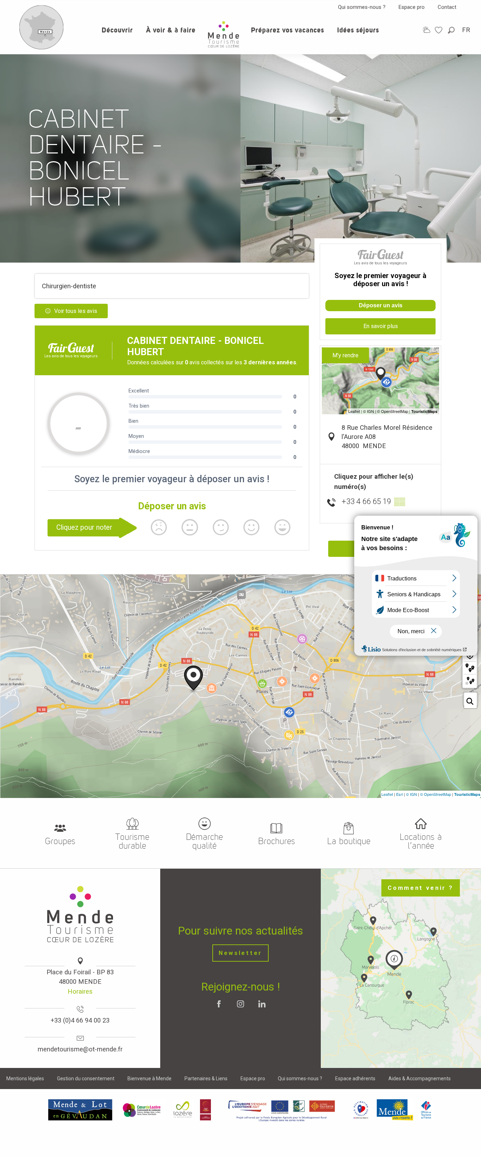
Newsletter (240, 953)
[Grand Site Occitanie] (206, 1110)
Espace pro (412, 7)
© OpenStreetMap (435, 794)
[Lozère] (183, 1110)
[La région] (282, 1110)
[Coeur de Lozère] (142, 1110)
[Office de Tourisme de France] (426, 1110)
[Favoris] (439, 30)
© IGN (411, 794)
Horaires (80, 991)
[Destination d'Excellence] (360, 1110)
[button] (451, 30)
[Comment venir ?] (41, 48)
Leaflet (387, 794)
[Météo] (426, 29)
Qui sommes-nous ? (362, 7)
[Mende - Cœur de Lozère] (223, 34)
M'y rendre (345, 355)
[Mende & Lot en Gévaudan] (80, 1110)
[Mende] (395, 1110)
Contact (447, 7)
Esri (399, 794)
